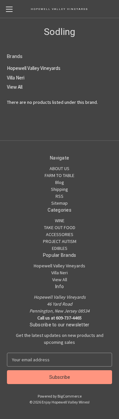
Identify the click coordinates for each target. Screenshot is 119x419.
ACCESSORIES (59, 234)
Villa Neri (15, 78)
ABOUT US (59, 168)
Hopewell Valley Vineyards (33, 68)
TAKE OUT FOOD (59, 227)
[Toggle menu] (9, 9)
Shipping (59, 189)
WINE (59, 221)
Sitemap (59, 203)
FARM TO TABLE (59, 175)
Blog (59, 182)
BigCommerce (70, 396)
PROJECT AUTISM (59, 241)
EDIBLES (59, 248)
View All (14, 87)
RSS (59, 196)
